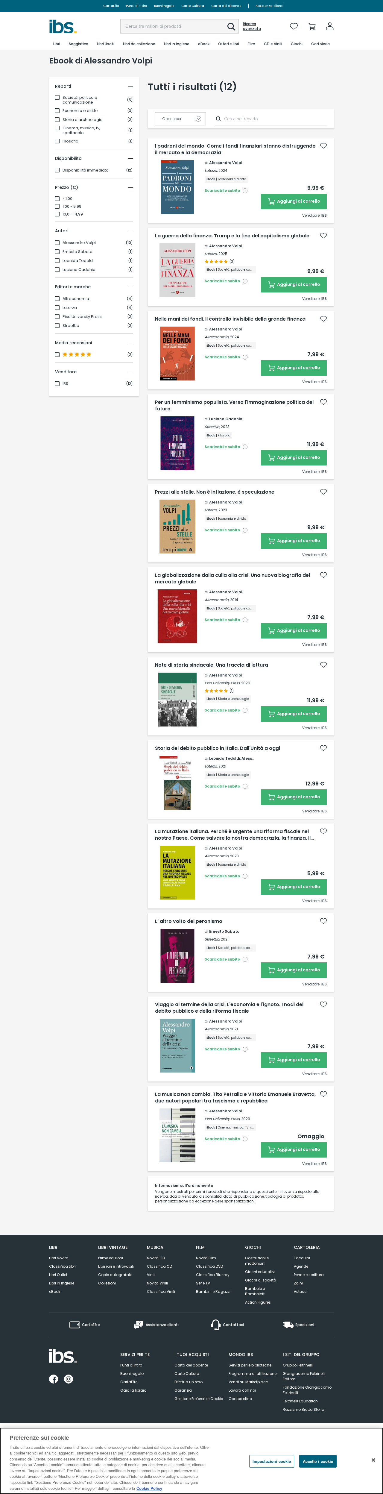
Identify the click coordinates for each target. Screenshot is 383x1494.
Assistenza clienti (269, 6)
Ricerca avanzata (252, 26)
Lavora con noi (242, 1390)
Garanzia (183, 1390)
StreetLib (71, 325)
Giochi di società (260, 1280)
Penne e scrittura (309, 1274)
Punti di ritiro (136, 6)
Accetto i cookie (318, 1461)
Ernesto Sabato (77, 251)
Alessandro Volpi (79, 242)
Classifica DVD (209, 1266)
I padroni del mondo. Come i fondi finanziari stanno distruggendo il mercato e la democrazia (235, 149)
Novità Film (206, 1258)
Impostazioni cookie (272, 1461)
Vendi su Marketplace (248, 1381)
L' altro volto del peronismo (188, 921)
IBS (65, 383)
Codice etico (240, 1398)
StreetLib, (212, 426)
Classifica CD (159, 1266)
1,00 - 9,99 (72, 206)
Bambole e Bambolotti (255, 1291)
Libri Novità (59, 1258)
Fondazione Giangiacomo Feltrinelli (307, 1390)
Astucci (301, 1291)
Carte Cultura (192, 6)
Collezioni (107, 1283)
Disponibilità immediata (86, 170)
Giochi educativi (260, 1271)
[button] (231, 26)
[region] (191, 1461)
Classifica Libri (62, 1266)
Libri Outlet (58, 1274)
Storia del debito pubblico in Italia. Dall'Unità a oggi (217, 748)
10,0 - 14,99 (73, 214)
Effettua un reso (188, 1381)
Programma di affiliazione (252, 1373)
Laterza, (211, 170)
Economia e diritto (80, 110)
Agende (301, 1266)
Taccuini (302, 1258)
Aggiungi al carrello (298, 201)
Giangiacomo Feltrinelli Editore (304, 1376)
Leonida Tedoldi (78, 260)
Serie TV (203, 1283)
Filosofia (70, 141)
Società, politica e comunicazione (80, 100)
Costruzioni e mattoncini (257, 1260)
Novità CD (156, 1258)
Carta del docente (226, 6)
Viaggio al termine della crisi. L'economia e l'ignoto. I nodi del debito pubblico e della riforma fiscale (229, 1007)
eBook (54, 1291)
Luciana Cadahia (79, 269)
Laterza (70, 307)
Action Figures (258, 1302)
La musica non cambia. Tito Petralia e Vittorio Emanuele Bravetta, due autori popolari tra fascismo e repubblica (235, 1097)
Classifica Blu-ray (213, 1274)
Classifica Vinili (161, 1291)
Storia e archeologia (83, 119)
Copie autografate (115, 1274)
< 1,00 (67, 198)
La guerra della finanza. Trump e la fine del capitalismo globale (232, 236)
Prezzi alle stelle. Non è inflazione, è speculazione (214, 492)
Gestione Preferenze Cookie (198, 1398)
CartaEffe (111, 6)
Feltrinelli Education (300, 1401)
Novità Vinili (157, 1283)
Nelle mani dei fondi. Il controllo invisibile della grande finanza (230, 319)
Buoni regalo (164, 6)
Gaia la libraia (133, 1390)
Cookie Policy (149, 1488)
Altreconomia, (217, 336)
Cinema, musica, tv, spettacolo (81, 130)
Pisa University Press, (222, 682)
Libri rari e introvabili (116, 1266)
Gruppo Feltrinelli (298, 1365)
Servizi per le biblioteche (250, 1365)
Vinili (151, 1274)
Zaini (298, 1283)
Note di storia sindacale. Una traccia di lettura (211, 665)
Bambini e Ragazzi (213, 1291)
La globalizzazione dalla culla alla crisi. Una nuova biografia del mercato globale (232, 578)
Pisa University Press (82, 316)
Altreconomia (76, 298)
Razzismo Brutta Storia (303, 1409)
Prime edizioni (110, 1258)
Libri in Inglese (61, 1283)
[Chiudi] (373, 1460)
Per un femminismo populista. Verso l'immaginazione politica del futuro (234, 405)
